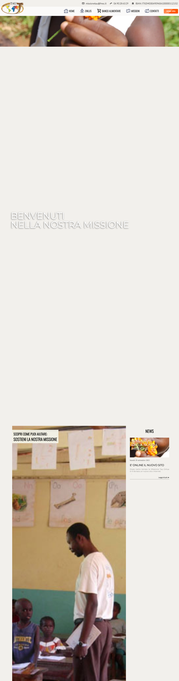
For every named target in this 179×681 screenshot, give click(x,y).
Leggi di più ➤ (163, 477)
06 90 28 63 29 (121, 3)
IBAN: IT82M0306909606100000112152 (156, 3)
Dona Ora (170, 11)
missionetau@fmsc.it (96, 3)
